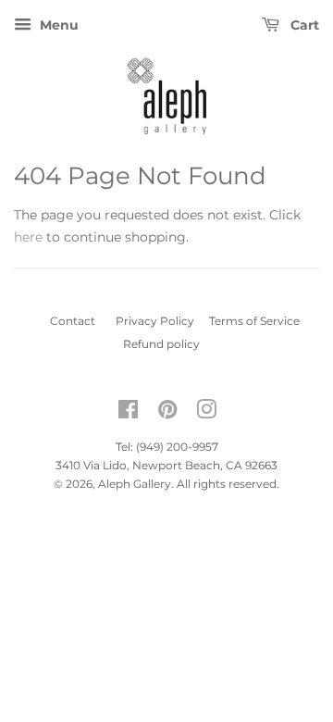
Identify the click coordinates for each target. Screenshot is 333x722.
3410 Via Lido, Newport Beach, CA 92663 (167, 465)
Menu (57, 25)
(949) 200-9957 (177, 447)
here (28, 237)
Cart (303, 25)
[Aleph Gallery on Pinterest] (167, 413)
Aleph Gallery (134, 484)
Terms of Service (260, 321)
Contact (67, 321)
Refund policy (167, 344)
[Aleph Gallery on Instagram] (206, 413)
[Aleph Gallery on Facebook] (128, 413)
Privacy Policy (160, 321)
